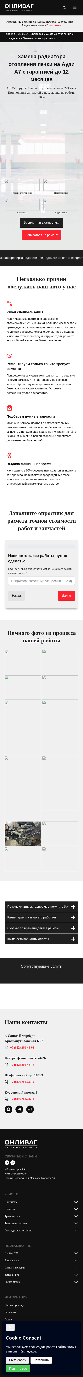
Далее (66, 595)
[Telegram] (12, 1162)
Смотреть (53, 25)
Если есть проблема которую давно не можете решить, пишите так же (40, 571)
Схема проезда (14, 1305)
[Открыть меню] (74, 8)
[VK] (7, 1162)
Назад (16, 595)
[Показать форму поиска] (64, 8)
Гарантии (10, 1312)
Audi (21, 33)
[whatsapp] (8, 1109)
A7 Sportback (34, 33)
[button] (23, 662)
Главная (10, 33)
